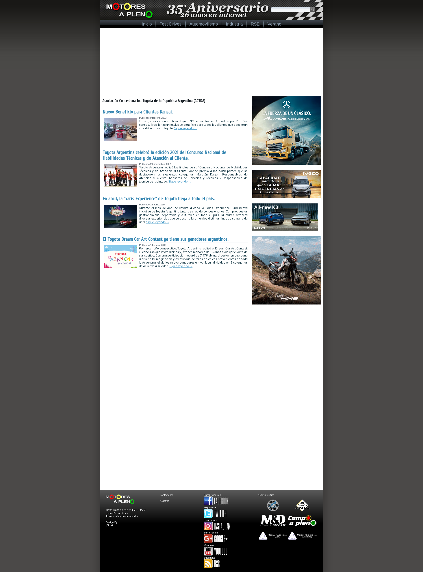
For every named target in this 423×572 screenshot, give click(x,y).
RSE (255, 24)
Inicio (147, 24)
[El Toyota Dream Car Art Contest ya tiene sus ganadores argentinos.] (120, 267)
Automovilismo (203, 24)
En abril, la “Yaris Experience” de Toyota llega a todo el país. (159, 198)
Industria (234, 24)
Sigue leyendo (185, 128)
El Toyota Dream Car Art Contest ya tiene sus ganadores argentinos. (165, 239)
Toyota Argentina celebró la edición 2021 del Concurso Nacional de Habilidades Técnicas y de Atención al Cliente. (164, 155)
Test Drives (171, 24)
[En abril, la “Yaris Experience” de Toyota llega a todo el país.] (120, 227)
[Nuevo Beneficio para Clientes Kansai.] (120, 140)
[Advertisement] (211, 61)
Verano (274, 24)
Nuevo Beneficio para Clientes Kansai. (138, 112)
